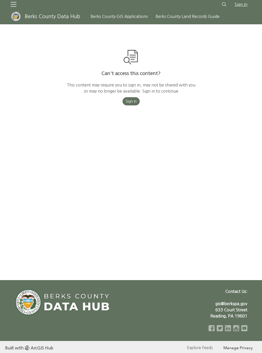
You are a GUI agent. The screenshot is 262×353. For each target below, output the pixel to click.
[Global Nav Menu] (13, 4)
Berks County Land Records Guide (188, 16)
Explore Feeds (200, 348)
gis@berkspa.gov (231, 304)
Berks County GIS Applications (119, 16)
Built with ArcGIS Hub (29, 348)
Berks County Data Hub (52, 16)
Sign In (241, 4)
